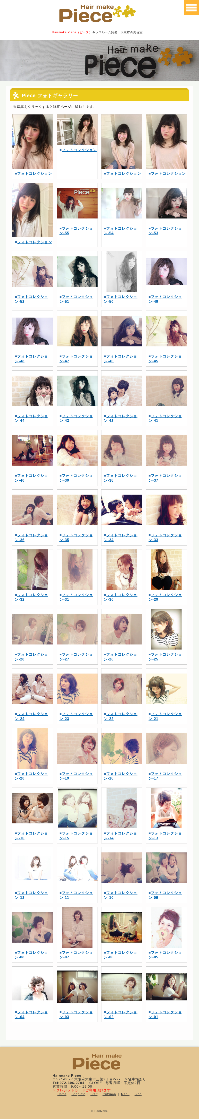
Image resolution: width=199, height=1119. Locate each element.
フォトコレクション (34, 173)
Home (62, 1094)
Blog (138, 1094)
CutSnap (109, 1094)
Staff (94, 1094)
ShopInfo (78, 1094)
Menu (125, 1094)
